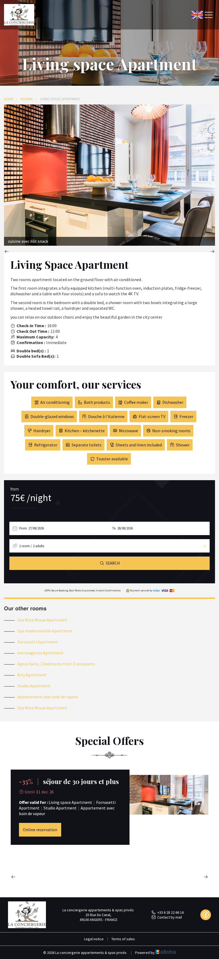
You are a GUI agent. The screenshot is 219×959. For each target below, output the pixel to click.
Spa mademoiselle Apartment (44, 630)
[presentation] (6, 252)
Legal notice (94, 938)
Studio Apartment (33, 685)
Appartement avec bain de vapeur (47, 696)
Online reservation (40, 829)
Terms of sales (123, 938)
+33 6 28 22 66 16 (170, 912)
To (114, 528)
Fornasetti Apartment (37, 641)
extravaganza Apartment (40, 652)
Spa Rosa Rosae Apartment (42, 619)
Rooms (27, 98)
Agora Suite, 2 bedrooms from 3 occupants (56, 663)
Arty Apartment (31, 674)
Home (8, 98)
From (23, 528)
